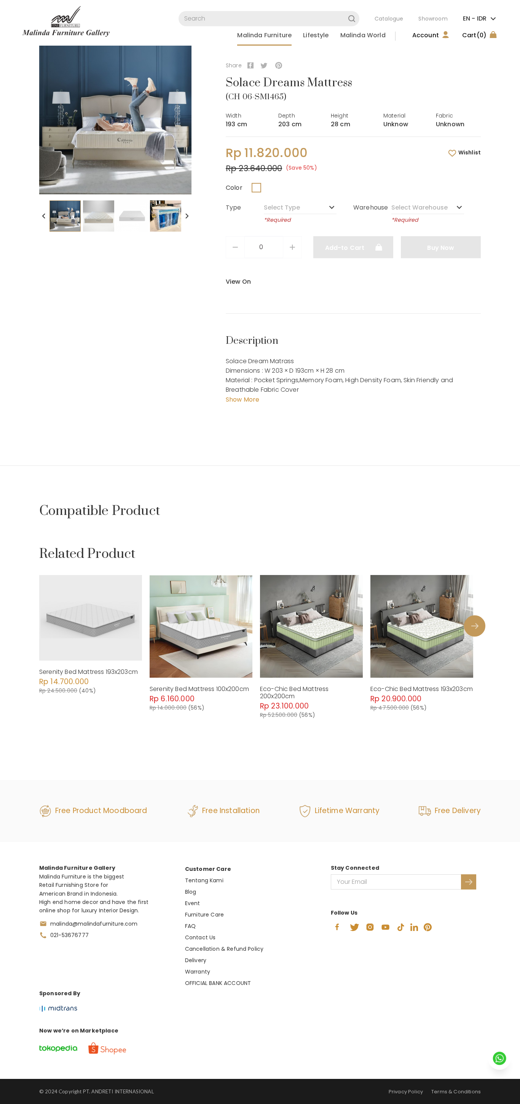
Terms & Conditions (456, 1091)
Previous (43, 216)
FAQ (190, 926)
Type (233, 207)
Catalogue (389, 18)
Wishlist (469, 152)
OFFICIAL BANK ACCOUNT (218, 983)
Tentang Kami (204, 880)
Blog (190, 892)
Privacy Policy (406, 1091)
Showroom (432, 18)
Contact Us (200, 937)
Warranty (197, 971)
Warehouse (370, 207)
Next (186, 216)
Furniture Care (204, 914)
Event (192, 903)
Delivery (195, 960)
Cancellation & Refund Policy (224, 949)
